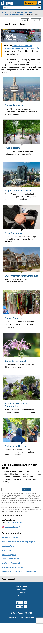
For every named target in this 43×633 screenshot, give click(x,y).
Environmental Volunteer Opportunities (17, 404)
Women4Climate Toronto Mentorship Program (18, 542)
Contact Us (21, 593)
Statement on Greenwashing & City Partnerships (19, 571)
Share (25, 20)
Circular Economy (13, 318)
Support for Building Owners (18, 190)
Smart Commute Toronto (11, 559)
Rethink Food (6, 550)
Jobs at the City (21, 586)
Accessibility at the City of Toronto (21, 617)
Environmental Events (15, 446)
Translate (35, 20)
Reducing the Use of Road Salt (13, 567)
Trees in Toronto (12, 147)
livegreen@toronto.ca (14, 522)
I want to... (29, 3)
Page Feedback (8, 579)
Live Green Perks (8, 546)
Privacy (21, 615)
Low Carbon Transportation (12, 563)
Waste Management (9, 554)
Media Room (21, 589)
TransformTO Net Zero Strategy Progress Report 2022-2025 (20, 47)
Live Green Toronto (12, 527)
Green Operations (13, 233)
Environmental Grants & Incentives (21, 275)
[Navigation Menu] (40, 3)
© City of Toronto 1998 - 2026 (21, 613)
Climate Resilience (14, 105)
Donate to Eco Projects (16, 360)
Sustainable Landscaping (11, 537)
